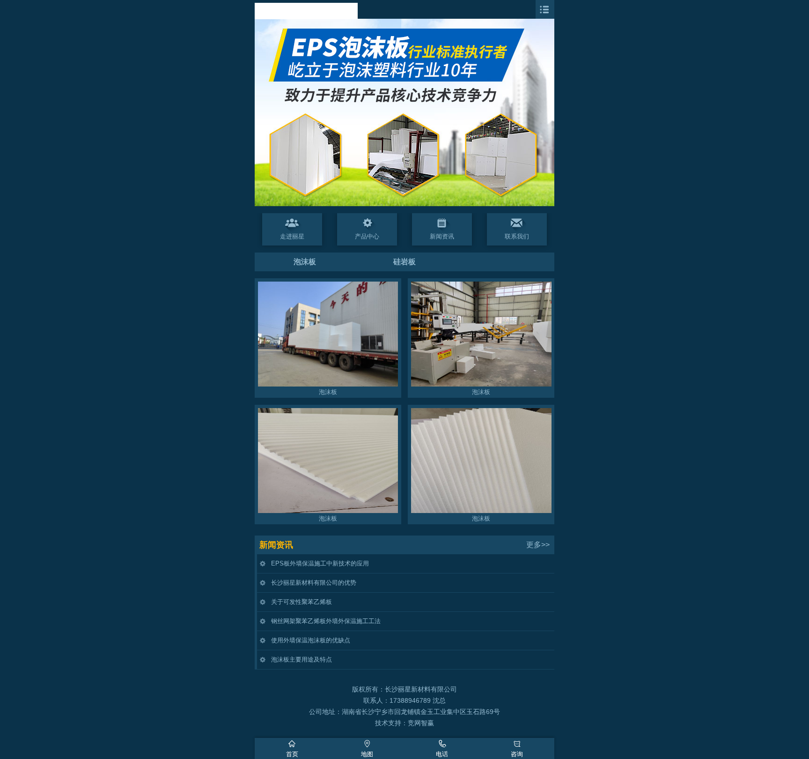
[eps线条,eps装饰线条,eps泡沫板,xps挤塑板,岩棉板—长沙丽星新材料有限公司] (306, 17)
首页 (292, 754)
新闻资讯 (442, 236)
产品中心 (367, 236)
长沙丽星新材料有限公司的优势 (313, 582)
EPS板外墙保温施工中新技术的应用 (320, 563)
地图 (367, 754)
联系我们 (517, 236)
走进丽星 (292, 236)
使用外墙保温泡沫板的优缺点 (310, 640)
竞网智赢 (421, 723)
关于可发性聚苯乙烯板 (301, 601)
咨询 (517, 754)
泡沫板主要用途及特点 (301, 659)
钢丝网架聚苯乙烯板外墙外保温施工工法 (326, 621)
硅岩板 (404, 262)
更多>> (538, 545)
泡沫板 (305, 262)
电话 (442, 754)
